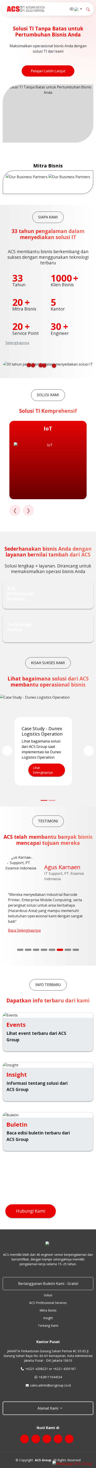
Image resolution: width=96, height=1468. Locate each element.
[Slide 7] (68, 950)
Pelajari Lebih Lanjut (48, 70)
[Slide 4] (44, 950)
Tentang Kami (48, 1325)
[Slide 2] (28, 950)
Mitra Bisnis (48, 1310)
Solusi (48, 1295)
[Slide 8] (76, 950)
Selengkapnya (17, 342)
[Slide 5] (52, 950)
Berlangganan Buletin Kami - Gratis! (48, 1283)
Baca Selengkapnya (24, 930)
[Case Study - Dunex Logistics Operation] (44, 800)
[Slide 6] (60, 950)
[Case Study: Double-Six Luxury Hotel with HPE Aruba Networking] (52, 800)
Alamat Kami (48, 1408)
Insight (48, 1318)
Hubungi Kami (30, 1211)
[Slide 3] (36, 950)
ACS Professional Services (48, 1302)
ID (72, 8)
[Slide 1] (20, 950)
